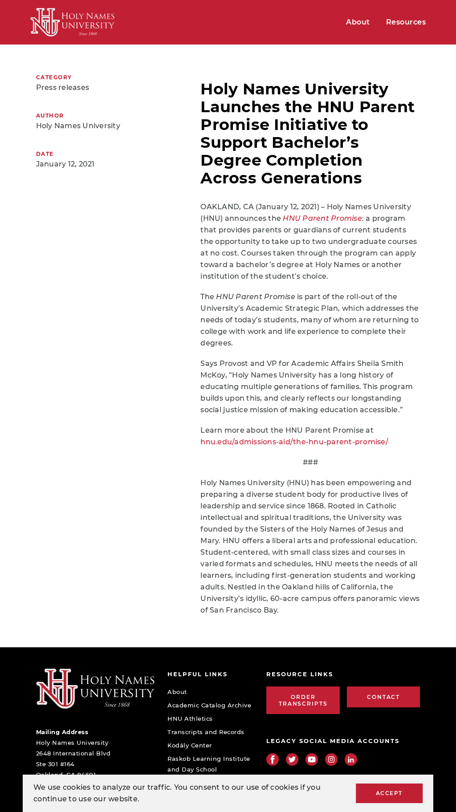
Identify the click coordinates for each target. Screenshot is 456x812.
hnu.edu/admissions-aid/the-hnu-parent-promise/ (294, 442)
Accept (389, 793)
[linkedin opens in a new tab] (351, 759)
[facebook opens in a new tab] (272, 759)
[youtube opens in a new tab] (311, 759)
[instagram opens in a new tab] (331, 759)
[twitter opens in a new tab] (292, 759)
